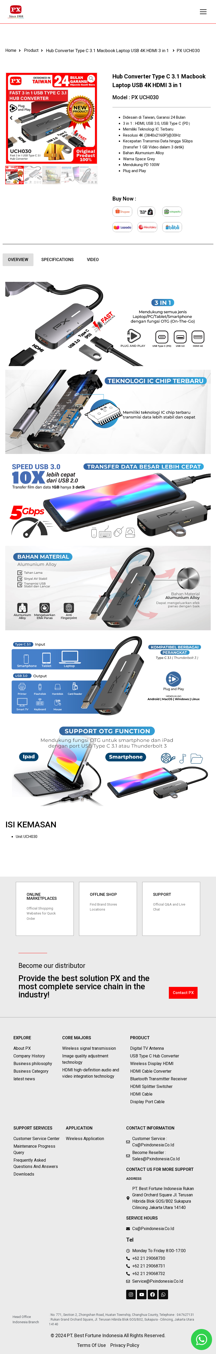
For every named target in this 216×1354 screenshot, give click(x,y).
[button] (11, 118)
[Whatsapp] (163, 1294)
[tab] (18, 259)
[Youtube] (141, 1294)
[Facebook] (152, 1294)
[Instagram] (131, 1294)
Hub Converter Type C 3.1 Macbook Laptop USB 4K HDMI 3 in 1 (107, 50)
